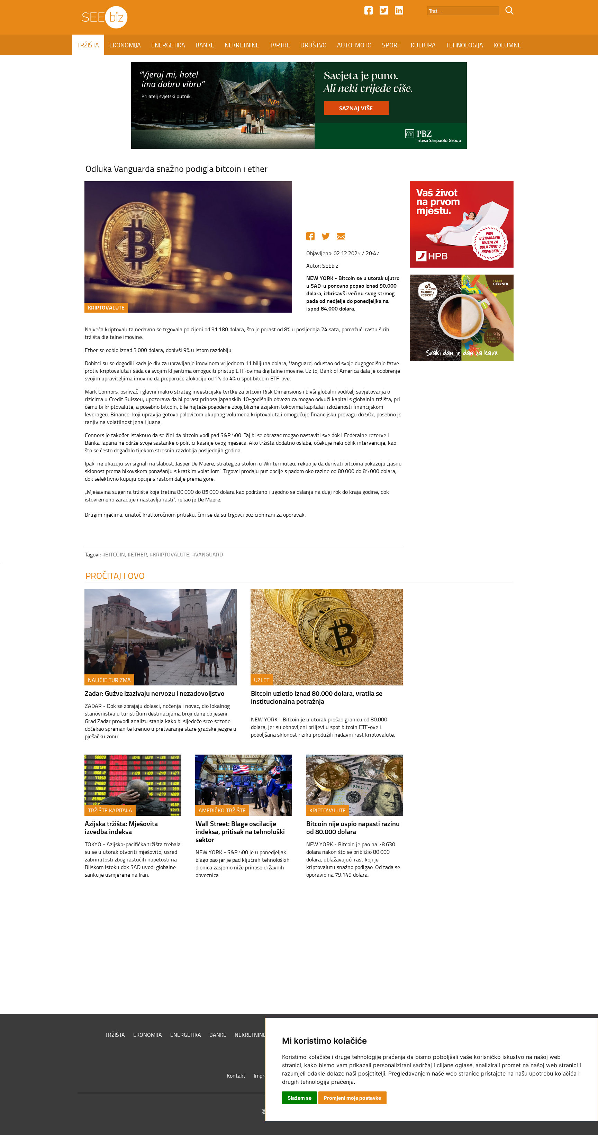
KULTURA (423, 45)
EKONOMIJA (125, 45)
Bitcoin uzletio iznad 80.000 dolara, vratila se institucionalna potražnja (316, 697)
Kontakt (236, 1075)
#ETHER (137, 554)
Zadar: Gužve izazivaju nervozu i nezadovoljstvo (155, 693)
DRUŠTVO (313, 45)
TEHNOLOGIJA (464, 45)
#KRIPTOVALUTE (169, 554)
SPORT (391, 45)
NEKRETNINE (242, 45)
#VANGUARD (207, 554)
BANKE (205, 45)
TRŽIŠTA (88, 45)
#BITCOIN (113, 554)
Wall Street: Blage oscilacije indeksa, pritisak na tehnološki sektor (240, 831)
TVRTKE (280, 45)
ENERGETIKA (168, 45)
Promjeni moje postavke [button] (352, 1098)
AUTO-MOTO (354, 45)
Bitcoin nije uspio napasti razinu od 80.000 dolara (353, 827)
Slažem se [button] (299, 1098)
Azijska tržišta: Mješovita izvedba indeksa (121, 827)
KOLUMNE (507, 45)
